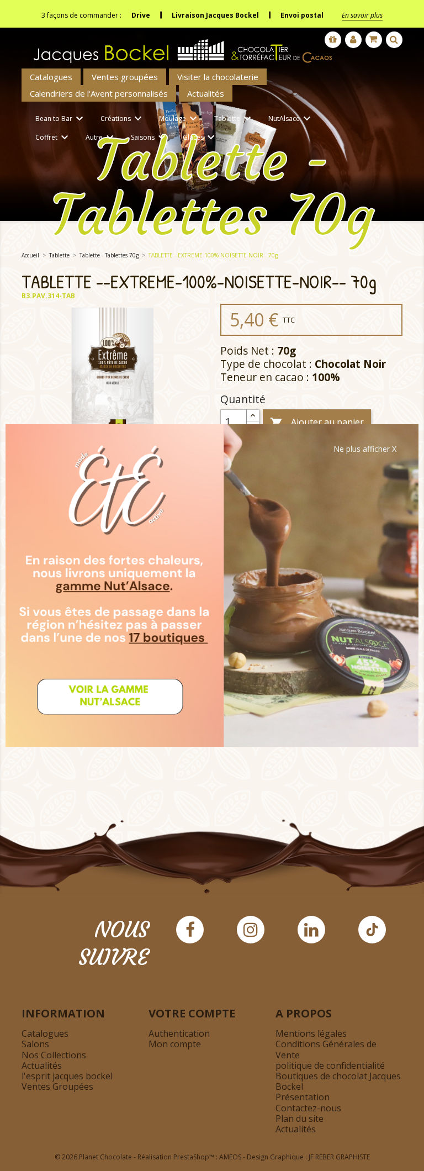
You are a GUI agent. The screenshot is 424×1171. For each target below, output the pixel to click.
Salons (35, 1044)
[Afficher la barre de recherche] (394, 39)
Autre (101, 137)
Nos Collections (54, 1055)
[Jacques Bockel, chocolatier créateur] (179, 46)
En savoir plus (362, 15)
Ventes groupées (125, 76)
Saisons (149, 137)
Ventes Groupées (57, 1086)
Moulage (179, 118)
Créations (122, 118)
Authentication (179, 1033)
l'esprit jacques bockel (67, 1076)
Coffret (53, 137)
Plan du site (299, 1118)
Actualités (205, 93)
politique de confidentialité (330, 1065)
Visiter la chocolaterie (217, 76)
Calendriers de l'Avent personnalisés (99, 93)
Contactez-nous (308, 1108)
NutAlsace (291, 118)
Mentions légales (311, 1033)
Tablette (234, 118)
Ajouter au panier (317, 423)
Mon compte (175, 1044)
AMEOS (230, 1157)
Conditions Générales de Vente (326, 1049)
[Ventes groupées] (333, 39)
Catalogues (51, 76)
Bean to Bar (60, 118)
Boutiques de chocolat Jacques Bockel (338, 1081)
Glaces (200, 137)
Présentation (302, 1097)
